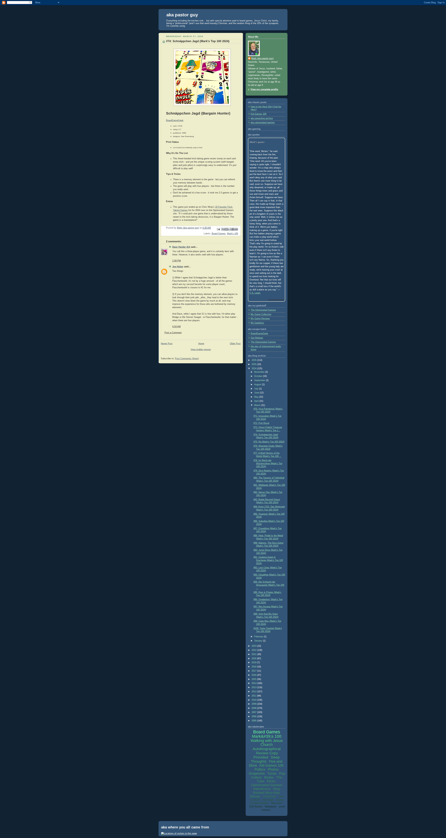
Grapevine (257, 773)
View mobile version (201, 349)
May (256, 397)
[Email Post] (218, 229)
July (256, 388)
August (258, 384)
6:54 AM (176, 326)
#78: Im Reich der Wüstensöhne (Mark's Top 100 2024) (267, 463)
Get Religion (257, 338)
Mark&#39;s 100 (266, 736)
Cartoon (255, 799)
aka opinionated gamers (263, 122)
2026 (254, 360)
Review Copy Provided (265, 755)
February (259, 636)
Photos (273, 769)
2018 (254, 666)
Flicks (271, 781)
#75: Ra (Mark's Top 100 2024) (268, 442)
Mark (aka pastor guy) (262, 58)
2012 (254, 691)
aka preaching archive (262, 118)
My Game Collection (261, 314)
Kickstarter (270, 806)
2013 (254, 687)
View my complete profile (264, 89)
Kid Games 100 (258, 114)
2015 (254, 679)
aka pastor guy (182, 14)
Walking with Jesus (267, 740)
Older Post (235, 343)
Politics (260, 769)
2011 (254, 696)
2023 (254, 646)
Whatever (269, 796)
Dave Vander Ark (181, 247)
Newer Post (166, 343)
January (258, 641)
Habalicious (262, 789)
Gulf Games (255, 806)
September (260, 380)
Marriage (268, 799)
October (258, 376)
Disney (255, 796)
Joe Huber (177, 266)
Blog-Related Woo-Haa (267, 790)
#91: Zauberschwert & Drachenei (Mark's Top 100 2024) (268, 560)
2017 (254, 671)
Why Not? (276, 803)
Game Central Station (267, 801)
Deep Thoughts (265, 759)
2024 (254, 368)
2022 (254, 650)
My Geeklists (257, 323)
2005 (254, 720)
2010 (254, 700)
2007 (254, 712)
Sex (281, 796)
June (257, 392)
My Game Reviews (260, 318)
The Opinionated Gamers (263, 310)
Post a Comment (173, 332)
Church (266, 744)
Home (201, 343)
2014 (254, 683)
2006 (254, 716)
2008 (254, 708)
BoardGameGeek (259, 333)
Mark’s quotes (257, 142)
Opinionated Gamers (266, 785)
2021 (254, 654)
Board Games (219, 233)
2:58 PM (176, 261)
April (256, 401)
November (259, 372)
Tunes (272, 773)
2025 (254, 364)
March (257, 405)
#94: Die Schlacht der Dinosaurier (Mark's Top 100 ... (268, 585)
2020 (254, 658)
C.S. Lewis (254, 293)
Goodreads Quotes (276, 300)
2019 (254, 662)
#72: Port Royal (261, 423)
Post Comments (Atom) (187, 358)
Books (269, 777)
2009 (254, 704)
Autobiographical (267, 749)
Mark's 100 (232, 233)
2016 (254, 675)
